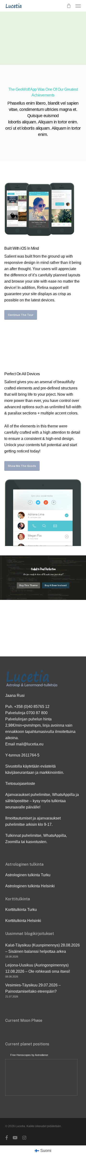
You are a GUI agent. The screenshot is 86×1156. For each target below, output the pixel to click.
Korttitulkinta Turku (21, 910)
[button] (78, 5)
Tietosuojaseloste (20, 783)
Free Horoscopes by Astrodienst (29, 1055)
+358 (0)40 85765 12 (31, 707)
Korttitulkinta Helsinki (23, 921)
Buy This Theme (28, 585)
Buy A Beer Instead (56, 585)
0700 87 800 (37, 713)
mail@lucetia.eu (29, 744)
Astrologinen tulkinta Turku (27, 875)
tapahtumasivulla (39, 732)
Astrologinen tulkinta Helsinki (30, 886)
